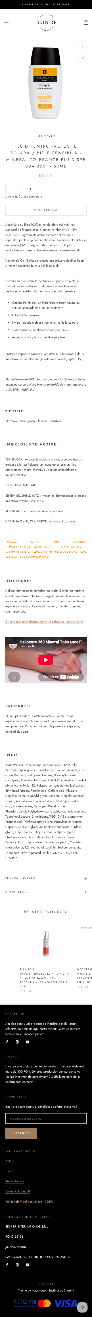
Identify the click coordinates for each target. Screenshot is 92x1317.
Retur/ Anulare (14, 1181)
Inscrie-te (21, 1133)
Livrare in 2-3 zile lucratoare (46, 4)
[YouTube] (27, 1041)
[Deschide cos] (86, 22)
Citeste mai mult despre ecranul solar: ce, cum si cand (44, 621)
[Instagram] (17, 1041)
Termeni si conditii (17, 1191)
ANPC (9, 1161)
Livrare (9, 1171)
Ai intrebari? (17, 892)
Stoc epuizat (46, 210)
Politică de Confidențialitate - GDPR (29, 1201)
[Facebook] (6, 1041)
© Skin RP (46, 1284)
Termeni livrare (20, 878)
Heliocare (46, 136)
